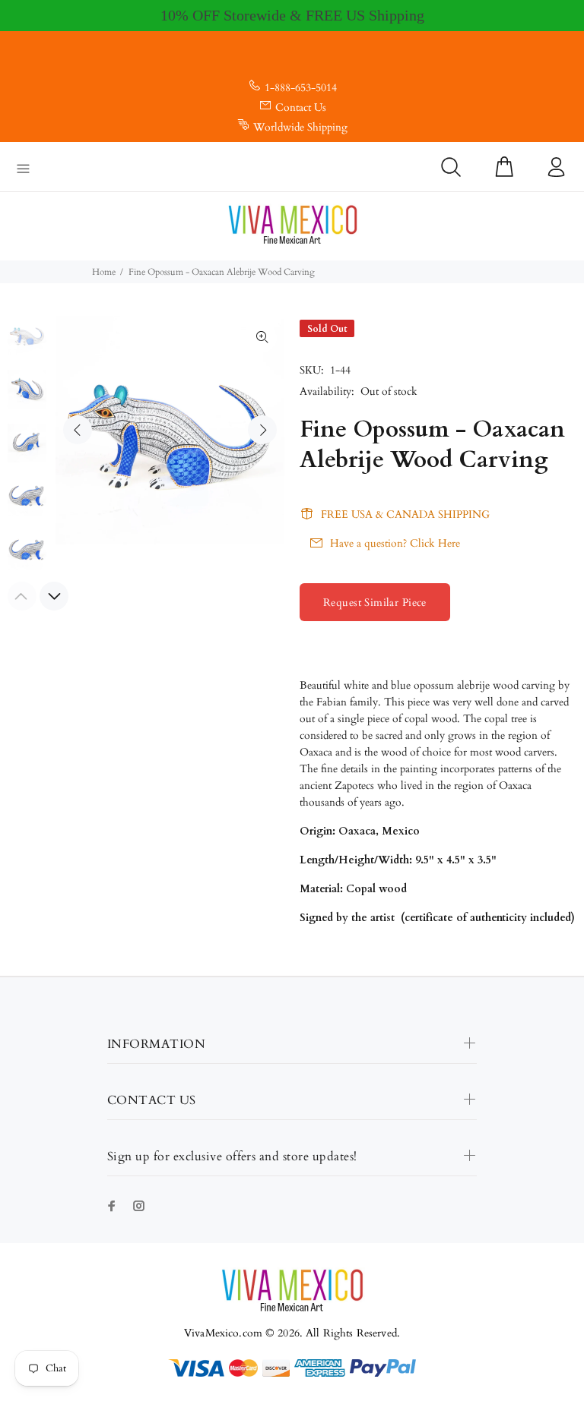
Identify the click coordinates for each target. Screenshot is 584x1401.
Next (262, 429)
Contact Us (300, 107)
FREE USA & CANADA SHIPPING (405, 514)
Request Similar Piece (375, 602)
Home (104, 272)
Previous (77, 429)
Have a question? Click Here (395, 543)
